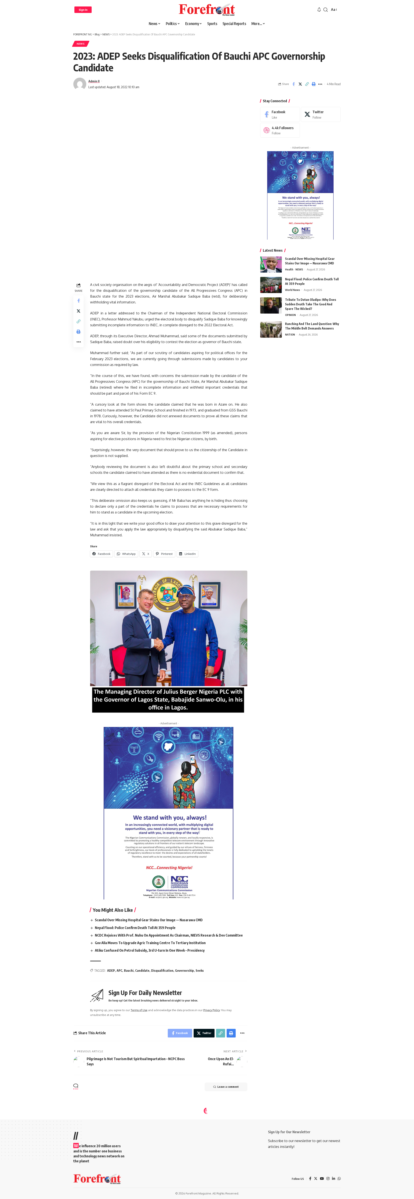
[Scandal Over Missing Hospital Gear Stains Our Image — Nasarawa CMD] (271, 264)
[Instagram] (327, 1179)
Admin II (94, 81)
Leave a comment (228, 1086)
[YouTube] (322, 1179)
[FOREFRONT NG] (207, 9)
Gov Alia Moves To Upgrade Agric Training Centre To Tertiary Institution (150, 943)
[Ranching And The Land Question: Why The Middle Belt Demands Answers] (271, 330)
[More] (320, 84)
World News (292, 290)
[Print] (313, 84)
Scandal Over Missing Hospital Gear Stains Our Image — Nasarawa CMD (149, 920)
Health (289, 269)
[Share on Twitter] (300, 84)
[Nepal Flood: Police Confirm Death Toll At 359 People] (271, 285)
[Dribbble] (280, 130)
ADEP (111, 970)
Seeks (200, 970)
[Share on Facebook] (293, 84)
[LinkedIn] (333, 1179)
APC (119, 970)
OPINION (290, 315)
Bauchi (128, 970)
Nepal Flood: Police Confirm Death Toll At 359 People (135, 928)
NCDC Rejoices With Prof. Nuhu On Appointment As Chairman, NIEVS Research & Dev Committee (169, 935)
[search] (325, 9)
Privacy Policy (211, 1010)
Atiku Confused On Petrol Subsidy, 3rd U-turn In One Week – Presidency (150, 950)
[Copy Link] (307, 84)
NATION (290, 334)
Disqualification (162, 970)
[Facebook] (280, 114)
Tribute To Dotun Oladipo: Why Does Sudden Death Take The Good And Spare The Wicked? (310, 304)
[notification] (319, 9)
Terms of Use (139, 1010)
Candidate (142, 970)
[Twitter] (321, 114)
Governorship (184, 970)
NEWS (81, 43)
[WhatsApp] (339, 1179)
